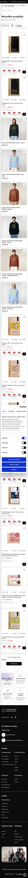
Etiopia (16, 761)
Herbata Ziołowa (5, 817)
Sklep (11, 10)
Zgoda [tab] (4, 411)
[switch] (24, 443)
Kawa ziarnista (4, 779)
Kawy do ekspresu (5, 756)
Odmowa (14, 469)
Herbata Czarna (5, 803)
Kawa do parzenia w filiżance (7, 764)
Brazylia (16, 756)
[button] (21, 26)
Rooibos (3, 815)
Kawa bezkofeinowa (5, 787)
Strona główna (4, 10)
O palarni (3, 834)
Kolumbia (16, 770)
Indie (16, 764)
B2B (15, 831)
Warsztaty (3, 831)
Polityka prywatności (18, 837)
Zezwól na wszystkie (14, 459)
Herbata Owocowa (5, 812)
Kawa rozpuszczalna (6, 784)
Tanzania (16, 759)
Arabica (16, 779)
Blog (2, 837)
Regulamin (17, 834)
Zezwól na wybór (14, 464)
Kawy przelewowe (5, 759)
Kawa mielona (4, 782)
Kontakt (16, 842)
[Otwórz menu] (2, 6)
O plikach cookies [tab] (21, 411)
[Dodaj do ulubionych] (24, 35)
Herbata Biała (4, 806)
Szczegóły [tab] (11, 411)
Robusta (16, 782)
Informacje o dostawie (19, 839)
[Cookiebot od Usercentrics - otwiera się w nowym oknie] (19, 407)
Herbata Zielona (5, 809)
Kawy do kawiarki (5, 761)
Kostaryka (16, 767)
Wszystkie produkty (12, 16)
